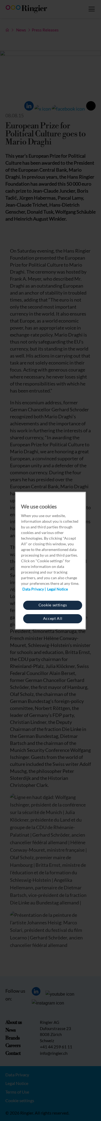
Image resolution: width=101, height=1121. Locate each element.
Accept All (52, 618)
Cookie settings (53, 605)
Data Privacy (33, 589)
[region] (50, 561)
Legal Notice (57, 589)
